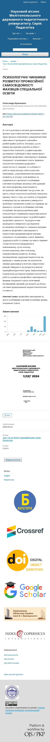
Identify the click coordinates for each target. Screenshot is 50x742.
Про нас (16, 33)
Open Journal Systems (13, 674)
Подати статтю (13, 460)
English (7, 475)
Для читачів (9, 659)
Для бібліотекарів (11, 663)
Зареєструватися (30, 2)
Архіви (13, 61)
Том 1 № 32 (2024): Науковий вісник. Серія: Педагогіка (25, 64)
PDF (8, 415)
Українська (9, 479)
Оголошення (26, 44)
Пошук (25, 54)
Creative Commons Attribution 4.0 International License (25, 710)
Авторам (30, 33)
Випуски (37, 38)
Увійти (43, 2)
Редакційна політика (17, 38)
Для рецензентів (11, 655)
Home (5, 61)
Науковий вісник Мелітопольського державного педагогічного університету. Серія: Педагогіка (25, 19)
